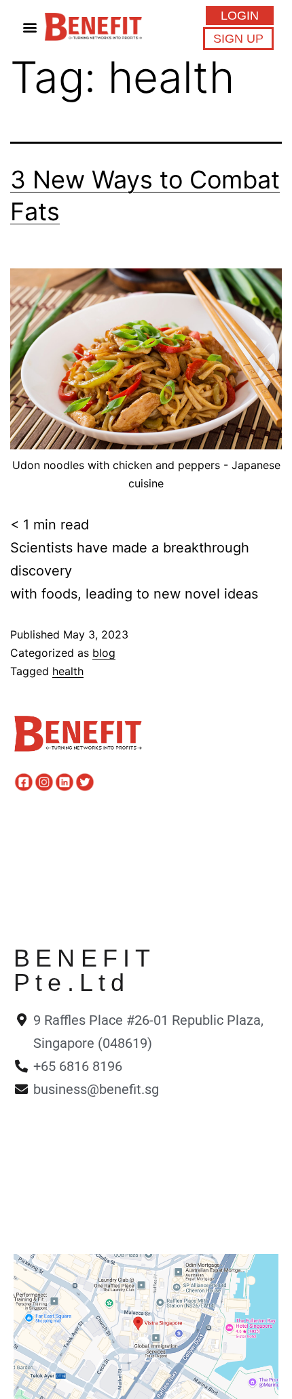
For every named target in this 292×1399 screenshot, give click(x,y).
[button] (29, 27)
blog (103, 653)
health (68, 671)
